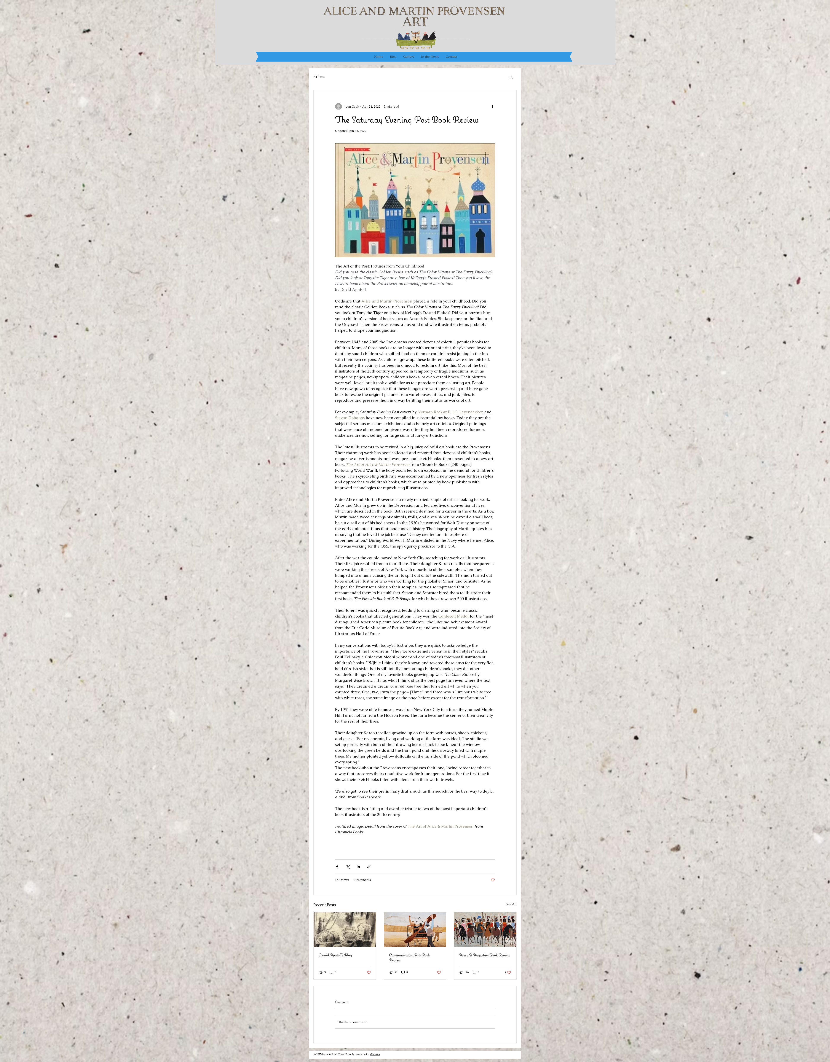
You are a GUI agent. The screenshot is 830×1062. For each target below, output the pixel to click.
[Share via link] (369, 867)
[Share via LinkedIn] (358, 867)
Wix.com (375, 1054)
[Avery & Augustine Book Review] (485, 929)
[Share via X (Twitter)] (348, 867)
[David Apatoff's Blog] (345, 929)
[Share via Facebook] (337, 867)
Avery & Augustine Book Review (484, 954)
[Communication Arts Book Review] (415, 929)
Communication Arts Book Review (409, 957)
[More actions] (492, 106)
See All (511, 904)
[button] (511, 77)
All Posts (319, 77)
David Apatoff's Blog (335, 954)
